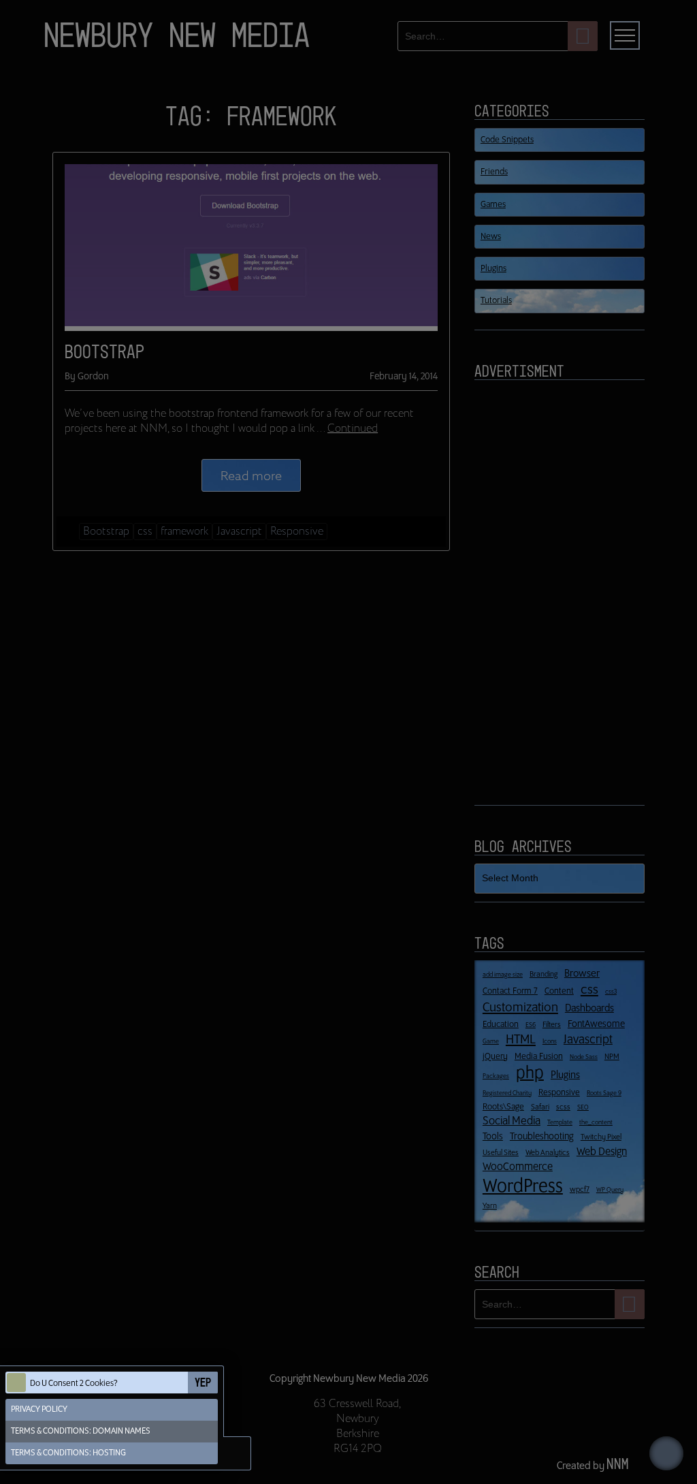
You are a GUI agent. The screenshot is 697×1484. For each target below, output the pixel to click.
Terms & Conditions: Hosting (68, 1453)
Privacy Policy (39, 1409)
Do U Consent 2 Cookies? (74, 1383)
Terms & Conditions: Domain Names (80, 1431)
